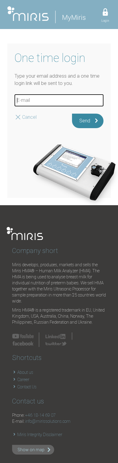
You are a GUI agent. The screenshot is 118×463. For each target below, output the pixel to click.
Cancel (29, 117)
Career (22, 379)
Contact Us (26, 386)
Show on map (31, 449)
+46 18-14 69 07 (40, 415)
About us (24, 372)
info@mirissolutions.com (47, 421)
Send (84, 121)
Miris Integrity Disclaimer (39, 434)
